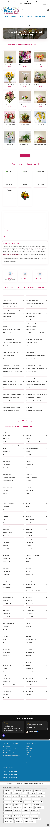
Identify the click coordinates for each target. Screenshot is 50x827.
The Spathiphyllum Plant (25, 144)
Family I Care (6, 387)
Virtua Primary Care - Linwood (10, 303)
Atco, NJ (24, 793)
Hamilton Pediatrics (30, 319)
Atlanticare (5, 326)
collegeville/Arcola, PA (8, 480)
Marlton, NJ (7, 793)
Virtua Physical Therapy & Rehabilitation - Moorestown (13, 394)
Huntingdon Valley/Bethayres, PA (33, 555)
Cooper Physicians (7, 345)
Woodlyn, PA (28, 694)
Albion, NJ (28, 432)
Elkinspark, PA (6, 506)
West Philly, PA (29, 688)
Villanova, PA (28, 675)
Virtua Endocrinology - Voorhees (33, 365)
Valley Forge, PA (6, 675)
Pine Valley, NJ (29, 636)
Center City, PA (29, 464)
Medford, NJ (28, 587)
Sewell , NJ (7, 815)
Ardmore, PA (6, 438)
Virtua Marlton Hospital (31, 378)
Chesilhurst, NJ (6, 471)
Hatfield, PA (28, 545)
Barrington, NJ (41, 793)
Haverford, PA (6, 548)
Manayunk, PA (29, 578)
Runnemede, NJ (6, 652)
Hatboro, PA (5, 545)
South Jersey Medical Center (9, 349)
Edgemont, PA (29, 503)
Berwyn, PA (28, 445)
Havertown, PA (29, 548)
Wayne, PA (5, 688)
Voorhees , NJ (18, 818)
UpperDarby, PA (29, 671)
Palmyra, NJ (28, 626)
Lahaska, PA (28, 565)
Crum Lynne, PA (29, 490)
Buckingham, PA (6, 461)
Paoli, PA (5, 629)
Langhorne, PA (6, 568)
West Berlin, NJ (36, 818)
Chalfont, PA (6, 467)
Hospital (28, 310)
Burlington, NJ (41, 796)
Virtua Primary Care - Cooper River (34, 410)
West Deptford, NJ (8, 821)
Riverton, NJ (28, 646)
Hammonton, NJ (29, 542)
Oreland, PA (5, 626)
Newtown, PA (6, 610)
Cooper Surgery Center (8, 355)
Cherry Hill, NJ (18, 790)
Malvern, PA (5, 578)
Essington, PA (6, 509)
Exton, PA (28, 509)
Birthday (20, 16)
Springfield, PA (29, 665)
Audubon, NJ (6, 441)
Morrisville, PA (29, 597)
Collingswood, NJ (26, 798)
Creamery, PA (29, 487)
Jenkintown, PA (6, 561)
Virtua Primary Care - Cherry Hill (10, 352)
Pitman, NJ (5, 639)
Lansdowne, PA (6, 571)
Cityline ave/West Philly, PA (9, 477)
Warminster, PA (29, 678)
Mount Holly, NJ (38, 790)
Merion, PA (5, 594)
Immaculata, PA (6, 558)
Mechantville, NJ (6, 587)
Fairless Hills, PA (6, 513)
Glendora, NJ (7, 801)
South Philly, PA (29, 659)
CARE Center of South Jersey (9, 332)
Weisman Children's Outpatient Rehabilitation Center (36, 303)
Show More (25, 155)
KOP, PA (27, 561)
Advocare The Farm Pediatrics (10, 375)
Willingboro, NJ (18, 821)
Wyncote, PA (6, 701)
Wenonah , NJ (27, 818)
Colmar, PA (5, 484)
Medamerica (6, 336)
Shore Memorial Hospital (8, 319)
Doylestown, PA (6, 497)
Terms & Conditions (29, 748)
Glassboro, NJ (29, 529)
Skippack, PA (28, 655)
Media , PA (5, 590)
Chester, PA (28, 471)
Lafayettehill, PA (6, 565)
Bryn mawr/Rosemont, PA (31, 458)
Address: (6, 234)
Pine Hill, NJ (5, 636)
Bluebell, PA (5, 448)
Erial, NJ (27, 506)
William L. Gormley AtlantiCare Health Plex (35, 332)
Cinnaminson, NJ (29, 474)
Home (6, 16)
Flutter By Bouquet (10, 64)
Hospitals (27, 760)
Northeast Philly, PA (30, 616)
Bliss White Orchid (25, 84)
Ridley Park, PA (29, 642)
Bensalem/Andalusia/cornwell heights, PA (12, 445)
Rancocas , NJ (8, 813)
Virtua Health (29, 407)
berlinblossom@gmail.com (10, 752)
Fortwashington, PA (30, 519)
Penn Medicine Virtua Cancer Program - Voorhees (36, 355)
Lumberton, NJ (36, 804)
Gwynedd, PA (29, 535)
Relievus (28, 345)
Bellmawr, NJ (7, 796)
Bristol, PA (28, 451)
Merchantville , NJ (17, 807)
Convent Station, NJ (7, 487)
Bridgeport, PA (6, 451)
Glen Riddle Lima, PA (7, 532)
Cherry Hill (28, 336)
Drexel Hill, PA (6, 500)
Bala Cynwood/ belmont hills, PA (33, 441)
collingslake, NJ (29, 480)
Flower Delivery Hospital (12, 25)
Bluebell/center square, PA (32, 448)
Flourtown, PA (6, 516)
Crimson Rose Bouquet (9, 124)
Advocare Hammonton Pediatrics (10, 294)
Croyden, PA (5, 490)
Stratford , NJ (25, 815)
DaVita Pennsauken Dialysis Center (11, 410)
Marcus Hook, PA (6, 584)
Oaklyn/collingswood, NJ (8, 623)
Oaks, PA (28, 623)
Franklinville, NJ (6, 522)
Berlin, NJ (15, 796)
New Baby (9, 203)
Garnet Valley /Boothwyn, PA (9, 526)
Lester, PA (28, 571)
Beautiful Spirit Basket (40, 104)
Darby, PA (5, 493)
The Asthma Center (30, 387)
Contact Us (28, 752)
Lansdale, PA (28, 568)
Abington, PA (6, 432)
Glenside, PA (6, 535)
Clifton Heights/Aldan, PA (31, 477)
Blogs (27, 762)
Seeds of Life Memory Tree (40, 84)
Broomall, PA (28, 454)
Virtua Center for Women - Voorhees (11, 365)
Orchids (25, 184)
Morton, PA (5, 600)
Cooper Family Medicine (31, 342)
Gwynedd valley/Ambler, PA (9, 539)
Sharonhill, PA (6, 655)
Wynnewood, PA (29, 701)
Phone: (5, 236)
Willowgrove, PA (29, 691)
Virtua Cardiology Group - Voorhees (34, 362)
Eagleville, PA (29, 500)
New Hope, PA (29, 607)
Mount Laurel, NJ (29, 603)
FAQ (27, 754)
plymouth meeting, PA (31, 639)
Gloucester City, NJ (17, 801)
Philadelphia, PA (6, 633)
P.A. (4, 323)
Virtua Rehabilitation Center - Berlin (34, 339)
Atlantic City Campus (30, 329)
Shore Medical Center (31, 316)
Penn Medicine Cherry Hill (9, 339)
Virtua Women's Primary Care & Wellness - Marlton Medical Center (13, 384)
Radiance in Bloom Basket (40, 144)
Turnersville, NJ (6, 671)
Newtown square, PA (30, 610)
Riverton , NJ (26, 813)
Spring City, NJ (29, 662)
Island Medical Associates (9, 313)
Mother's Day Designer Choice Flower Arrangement (25, 64)
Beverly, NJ (23, 796)
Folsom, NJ (5, 519)
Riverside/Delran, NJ (7, 646)
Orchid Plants (40, 184)
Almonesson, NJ (6, 435)
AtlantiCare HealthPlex (31, 326)
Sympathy (29, 16)
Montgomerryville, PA (8, 597)
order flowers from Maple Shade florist (12, 254)
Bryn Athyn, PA (6, 458)
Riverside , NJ (17, 813)
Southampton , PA (7, 662)
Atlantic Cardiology (30, 297)
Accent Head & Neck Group (32, 300)
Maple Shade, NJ (8, 790)
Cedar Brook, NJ (6, 464)
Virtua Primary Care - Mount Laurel (11, 397)
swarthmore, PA (29, 668)
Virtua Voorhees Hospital (31, 371)
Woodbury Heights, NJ (30, 821)
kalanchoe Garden (25, 124)
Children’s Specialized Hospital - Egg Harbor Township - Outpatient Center (13, 310)
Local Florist (28, 756)
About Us (27, 746)
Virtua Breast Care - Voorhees (10, 362)
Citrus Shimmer (40, 64)
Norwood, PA (29, 620)
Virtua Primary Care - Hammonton (11, 297)
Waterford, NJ (29, 684)
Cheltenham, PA (29, 467)
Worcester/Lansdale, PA (8, 697)
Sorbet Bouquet (25, 104)
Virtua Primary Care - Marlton (9, 381)
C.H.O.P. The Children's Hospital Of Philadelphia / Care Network (13, 342)
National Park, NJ (8, 810)
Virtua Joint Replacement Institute (11, 368)
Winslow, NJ (5, 694)
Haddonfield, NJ (6, 542)
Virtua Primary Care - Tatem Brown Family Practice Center (13, 371)
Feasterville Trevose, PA (31, 513)
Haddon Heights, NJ (30, 539)
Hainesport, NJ (18, 804)
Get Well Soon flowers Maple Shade (36, 248)
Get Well (25, 203)
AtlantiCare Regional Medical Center (34, 313)
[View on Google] (27, 732)
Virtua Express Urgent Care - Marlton (11, 378)
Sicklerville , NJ (15, 815)
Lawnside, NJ (27, 804)
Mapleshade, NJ (29, 581)
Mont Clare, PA (29, 594)
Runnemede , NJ (35, 813)
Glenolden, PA (29, 532)
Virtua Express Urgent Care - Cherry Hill (35, 349)
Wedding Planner (40, 16)
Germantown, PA (29, 526)
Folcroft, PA (28, 516)
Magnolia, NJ (7, 807)
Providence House (7, 300)
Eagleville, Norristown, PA (8, 503)
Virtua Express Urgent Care (32, 391)
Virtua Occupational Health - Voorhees (35, 368)
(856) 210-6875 (27, 3)
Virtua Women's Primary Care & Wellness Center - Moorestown (36, 400)
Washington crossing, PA (31, 681)
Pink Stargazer (9, 104)
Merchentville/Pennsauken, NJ (33, 590)
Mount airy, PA (29, 600)
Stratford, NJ (6, 668)
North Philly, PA (29, 613)
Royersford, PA (29, 649)
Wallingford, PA (6, 678)
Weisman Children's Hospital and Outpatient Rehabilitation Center (36, 384)
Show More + (25, 420)
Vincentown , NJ (8, 818)
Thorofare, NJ (34, 815)
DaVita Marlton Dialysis (31, 375)
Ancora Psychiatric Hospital (32, 294)
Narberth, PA (6, 607)
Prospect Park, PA (7, 642)
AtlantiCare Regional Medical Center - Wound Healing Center (36, 306)
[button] (2, 729)
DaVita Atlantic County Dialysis (10, 306)
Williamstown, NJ (7, 691)
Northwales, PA (6, 620)
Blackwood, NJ (32, 796)
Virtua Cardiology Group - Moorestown (12, 391)
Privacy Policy (28, 750)
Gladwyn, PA (6, 529)
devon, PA (28, 493)
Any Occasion (9, 184)
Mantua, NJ (5, 581)
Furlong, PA (28, 522)
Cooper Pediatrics (30, 352)
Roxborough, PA (6, 649)
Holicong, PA (6, 552)
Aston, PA (28, 438)
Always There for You (9, 84)
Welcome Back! (40, 124)
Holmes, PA (28, 552)
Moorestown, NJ (27, 790)
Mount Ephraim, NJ (7, 603)
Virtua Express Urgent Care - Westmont (12, 407)
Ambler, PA (28, 435)
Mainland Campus (7, 316)
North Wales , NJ (6, 616)
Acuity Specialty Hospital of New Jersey (35, 323)
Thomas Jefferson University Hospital (34, 358)
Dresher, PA (28, 497)
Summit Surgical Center (8, 358)
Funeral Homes (29, 758)
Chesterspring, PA (7, 474)
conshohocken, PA (30, 484)
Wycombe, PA (29, 697)
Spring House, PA (7, 665)
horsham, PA (6, 555)
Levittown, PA (6, 574)
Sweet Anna (10, 144)
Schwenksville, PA (30, 652)
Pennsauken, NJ (29, 629)
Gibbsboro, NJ (36, 798)
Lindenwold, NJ (29, 574)
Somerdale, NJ (6, 659)
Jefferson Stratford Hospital (32, 404)
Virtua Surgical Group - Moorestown (11, 400)
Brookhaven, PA (6, 454)
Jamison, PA (28, 558)
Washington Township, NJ (9, 684)
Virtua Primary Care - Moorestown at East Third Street (36, 394)
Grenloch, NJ (27, 801)
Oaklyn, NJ (17, 810)
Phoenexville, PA (29, 633)
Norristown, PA (6, 613)
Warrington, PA (6, 681)
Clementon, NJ (16, 798)
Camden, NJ (28, 461)
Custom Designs (16, 19)
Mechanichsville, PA (30, 584)
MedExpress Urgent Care (8, 404)
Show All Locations (25, 710)
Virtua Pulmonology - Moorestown (34, 397)
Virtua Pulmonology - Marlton (32, 381)
